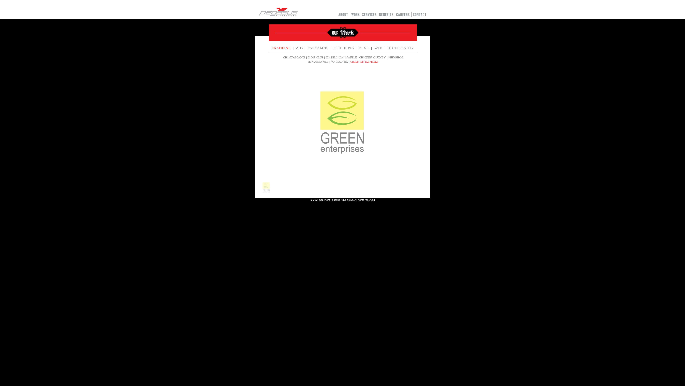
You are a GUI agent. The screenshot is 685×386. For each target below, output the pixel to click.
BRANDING (281, 48)
